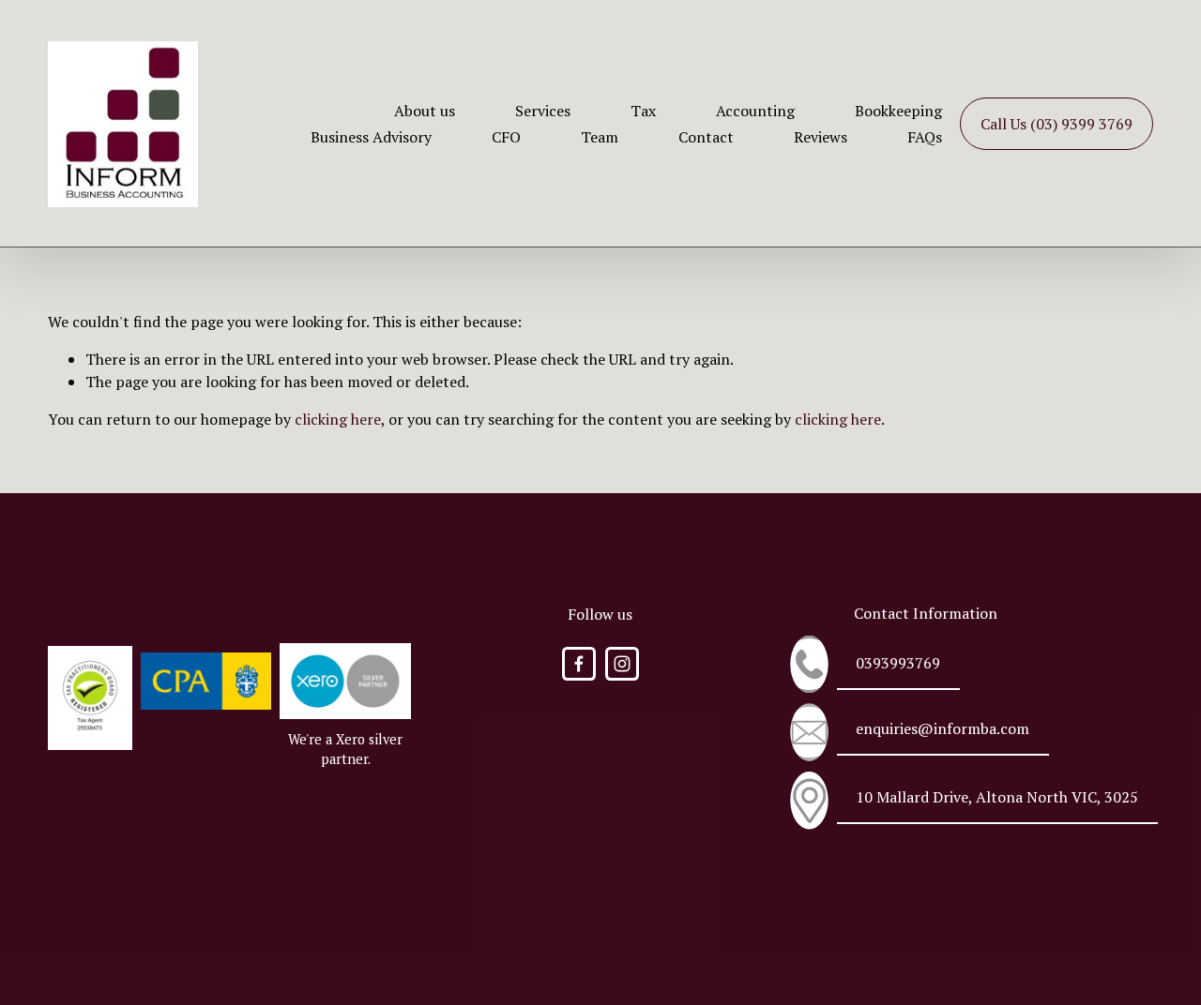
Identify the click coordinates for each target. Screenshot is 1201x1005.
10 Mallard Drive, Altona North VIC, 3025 (997, 797)
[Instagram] (622, 664)
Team (599, 137)
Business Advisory (371, 137)
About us (424, 110)
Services (542, 110)
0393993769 (898, 662)
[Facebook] (579, 664)
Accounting (755, 110)
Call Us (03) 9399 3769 (1057, 123)
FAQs (924, 137)
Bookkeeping (898, 110)
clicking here (338, 419)
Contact (706, 137)
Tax (643, 110)
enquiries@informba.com (942, 728)
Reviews (820, 137)
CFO (506, 137)
